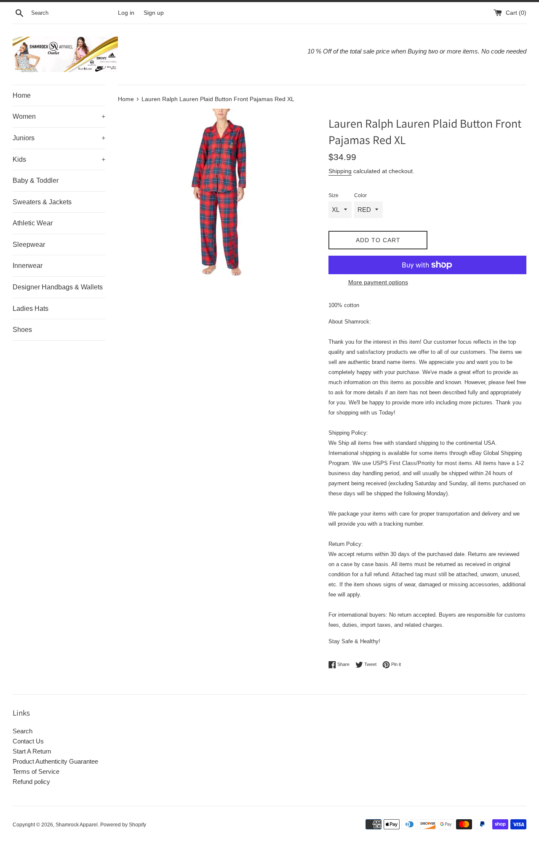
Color (360, 195)
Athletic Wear (33, 223)
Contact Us (28, 741)
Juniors (59, 138)
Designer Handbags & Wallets (58, 287)
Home (22, 95)
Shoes (22, 329)
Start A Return (32, 751)
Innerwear (28, 265)
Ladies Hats (30, 308)
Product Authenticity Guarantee (55, 761)
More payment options (378, 282)
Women (59, 116)
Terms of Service (36, 771)
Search (22, 731)
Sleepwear (29, 244)
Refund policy (31, 781)
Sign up (154, 13)
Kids (59, 159)
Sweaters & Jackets (42, 202)
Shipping (340, 171)
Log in (126, 13)
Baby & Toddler (36, 180)
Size (333, 195)
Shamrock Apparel (77, 825)
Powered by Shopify (123, 825)
